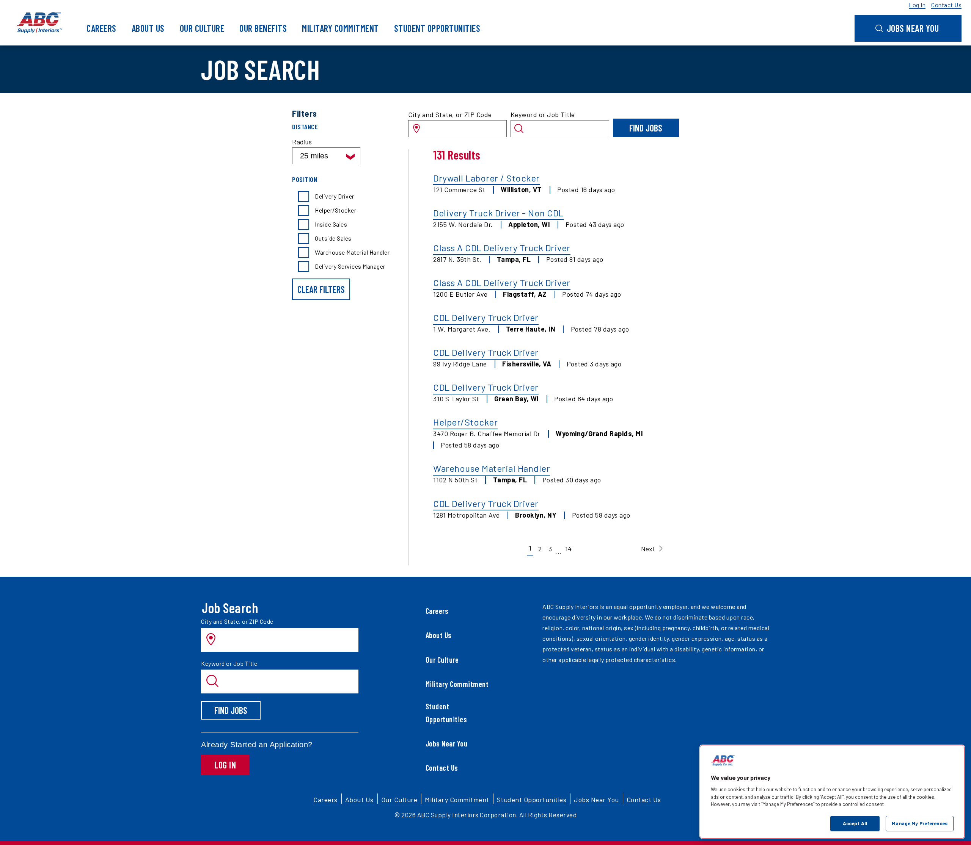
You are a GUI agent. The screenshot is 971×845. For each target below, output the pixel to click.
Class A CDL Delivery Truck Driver (501, 247)
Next (648, 549)
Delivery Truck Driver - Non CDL (498, 212)
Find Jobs (645, 127)
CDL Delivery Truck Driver (486, 317)
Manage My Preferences (919, 823)
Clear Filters (321, 289)
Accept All (855, 823)
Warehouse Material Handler (491, 468)
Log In (225, 764)
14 (568, 549)
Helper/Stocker (465, 421)
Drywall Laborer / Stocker (486, 177)
